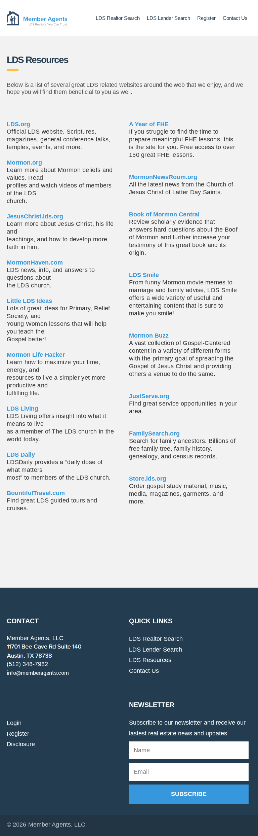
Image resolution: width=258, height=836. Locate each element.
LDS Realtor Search (118, 18)
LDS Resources (150, 660)
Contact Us (235, 18)
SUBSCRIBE (189, 794)
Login (14, 723)
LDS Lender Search (168, 18)
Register (206, 18)
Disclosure (21, 744)
